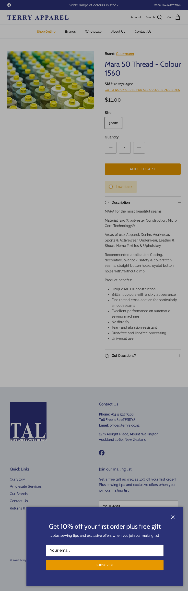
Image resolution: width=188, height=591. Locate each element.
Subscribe (105, 565)
